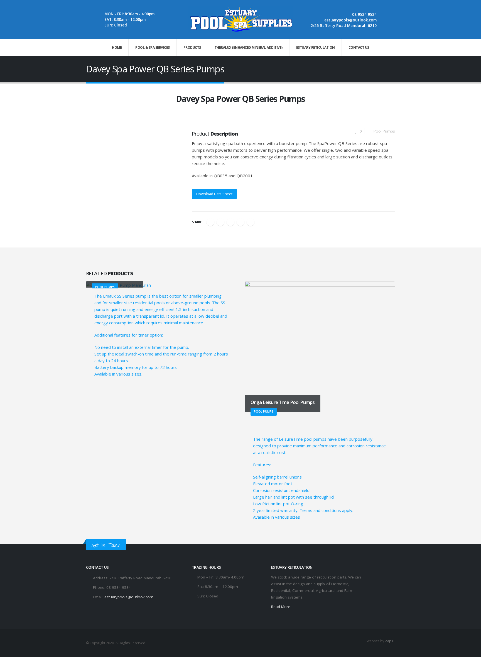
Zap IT (390, 641)
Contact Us (359, 47)
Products (192, 47)
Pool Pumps (384, 131)
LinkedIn (230, 222)
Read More (280, 606)
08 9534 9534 (364, 14)
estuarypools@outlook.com (350, 20)
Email (250, 222)
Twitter (220, 222)
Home (117, 47)
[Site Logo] (240, 19)
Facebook (210, 222)
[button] (89, 100)
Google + (240, 222)
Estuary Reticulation (315, 47)
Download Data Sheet (214, 193)
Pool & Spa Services (152, 47)
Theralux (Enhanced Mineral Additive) (249, 47)
